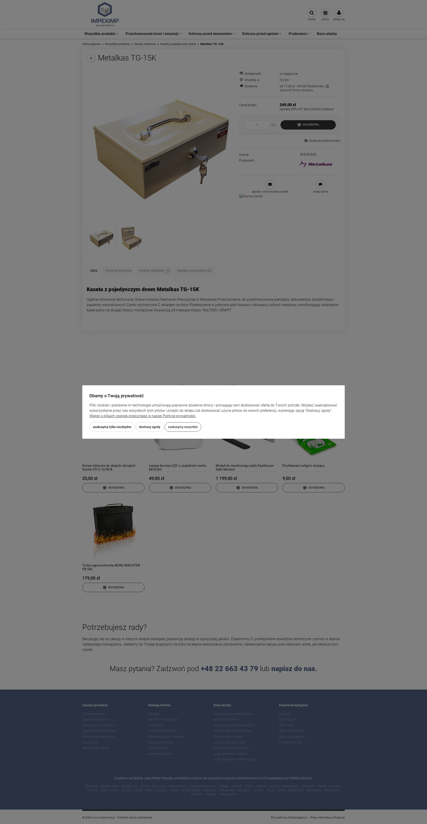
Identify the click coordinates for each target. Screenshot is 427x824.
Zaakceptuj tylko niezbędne (112, 427)
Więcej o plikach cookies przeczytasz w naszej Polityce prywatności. (142, 416)
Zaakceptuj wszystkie (183, 427)
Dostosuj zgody (149, 427)
